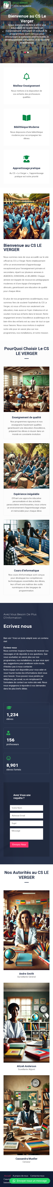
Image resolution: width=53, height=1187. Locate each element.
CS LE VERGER (20, 3)
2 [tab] (28, 52)
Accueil (7, 1176)
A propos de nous (20, 1176)
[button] (29, 1181)
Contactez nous (37, 1176)
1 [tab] (25, 52)
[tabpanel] (26, 31)
